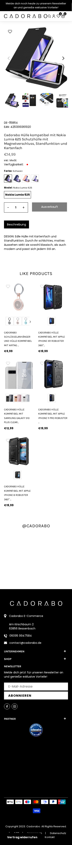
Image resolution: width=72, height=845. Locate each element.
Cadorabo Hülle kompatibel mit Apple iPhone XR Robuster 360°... (51, 339)
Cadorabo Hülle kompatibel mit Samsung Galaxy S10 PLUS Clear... (17, 416)
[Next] (63, 58)
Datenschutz (58, 833)
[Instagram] (15, 706)
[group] (19, 297)
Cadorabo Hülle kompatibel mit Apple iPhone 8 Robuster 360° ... (17, 493)
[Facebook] (7, 706)
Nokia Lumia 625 (17, 195)
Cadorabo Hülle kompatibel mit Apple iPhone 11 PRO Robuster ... (52, 416)
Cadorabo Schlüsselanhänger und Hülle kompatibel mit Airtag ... (18, 339)
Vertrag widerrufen (22, 837)
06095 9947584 (20, 636)
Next (30, 322)
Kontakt (50, 837)
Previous (7, 322)
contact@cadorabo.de (25, 643)
